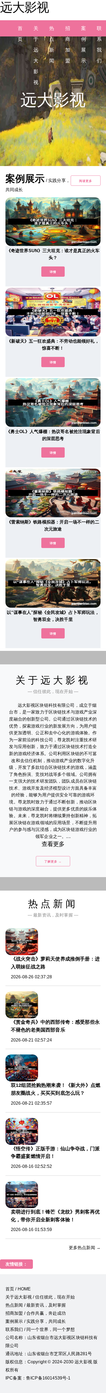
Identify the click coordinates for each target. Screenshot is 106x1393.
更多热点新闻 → (85, 1247)
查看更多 (53, 844)
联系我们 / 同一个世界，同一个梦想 (40, 1329)
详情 (53, 271)
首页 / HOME (18, 1289)
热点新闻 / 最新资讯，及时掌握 (35, 1305)
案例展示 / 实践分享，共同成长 (35, 1321)
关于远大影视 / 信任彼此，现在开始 (40, 1297)
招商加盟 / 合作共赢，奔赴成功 (35, 1313)
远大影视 (24, 7)
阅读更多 (85, 180)
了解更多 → (53, 861)
